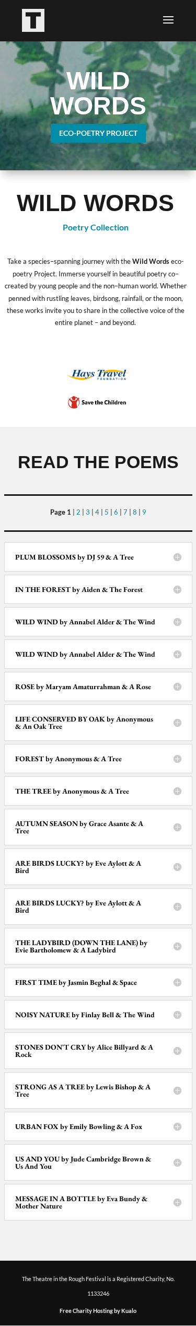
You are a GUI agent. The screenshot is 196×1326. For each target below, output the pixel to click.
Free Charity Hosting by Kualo (98, 1310)
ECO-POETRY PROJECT (98, 133)
